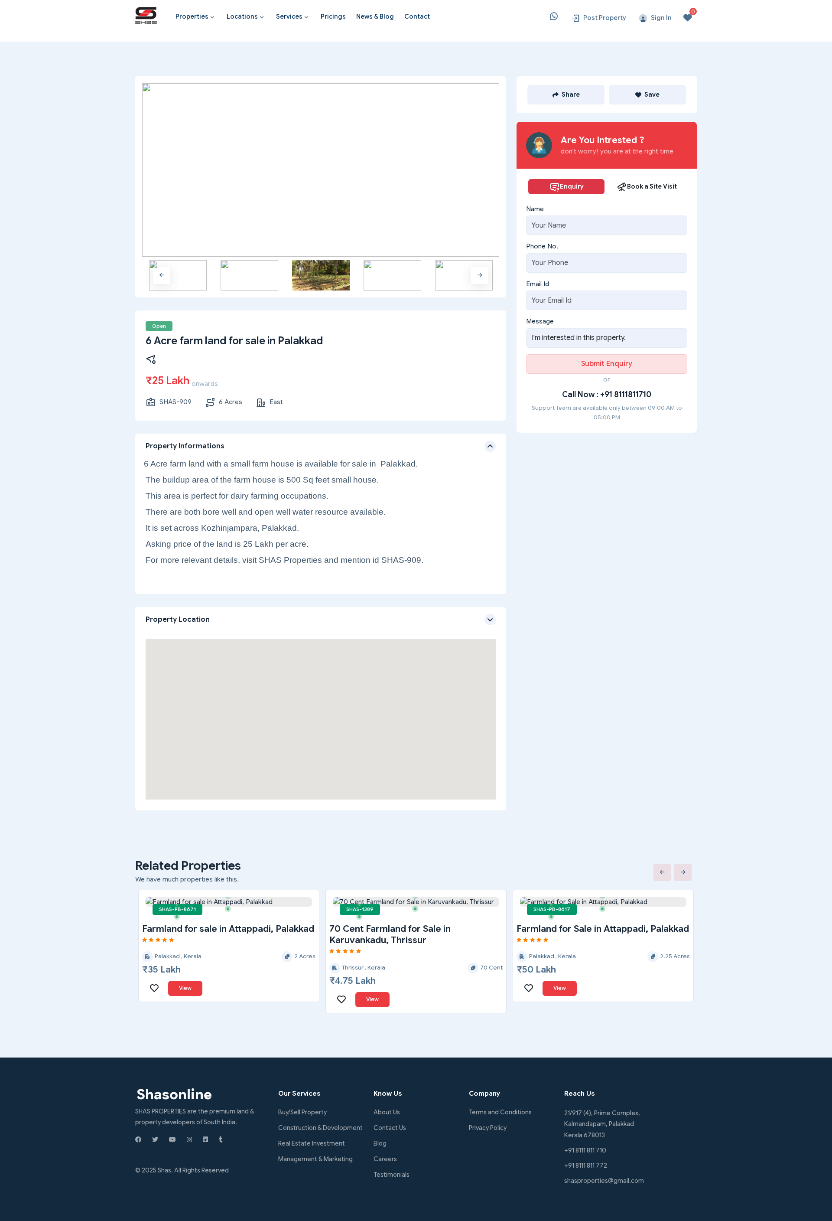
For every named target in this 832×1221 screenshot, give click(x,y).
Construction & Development (320, 1128)
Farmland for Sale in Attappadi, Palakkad (603, 928)
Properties (192, 16)
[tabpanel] (229, 902)
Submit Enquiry (606, 363)
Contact (417, 16)
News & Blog (375, 16)
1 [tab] (180, 907)
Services (289, 16)
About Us (387, 1112)
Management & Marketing (315, 1159)
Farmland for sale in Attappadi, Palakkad (228, 928)
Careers (385, 1159)
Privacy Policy (488, 1128)
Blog (380, 1143)
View (185, 988)
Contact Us (390, 1128)
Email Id (537, 284)
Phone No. (542, 246)
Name (535, 209)
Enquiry (572, 186)
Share (571, 94)
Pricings (333, 16)
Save (652, 94)
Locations (242, 16)
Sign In (661, 18)
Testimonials (392, 1175)
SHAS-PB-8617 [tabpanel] (551, 909)
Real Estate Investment (311, 1143)
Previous (161, 275)
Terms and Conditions (500, 1112)
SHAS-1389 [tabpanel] (360, 909)
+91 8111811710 (625, 394)
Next (479, 275)
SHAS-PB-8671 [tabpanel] (177, 909)
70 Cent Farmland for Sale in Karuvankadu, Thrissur (390, 934)
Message (540, 321)
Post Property (604, 18)
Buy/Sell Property (302, 1112)
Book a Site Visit (652, 186)
